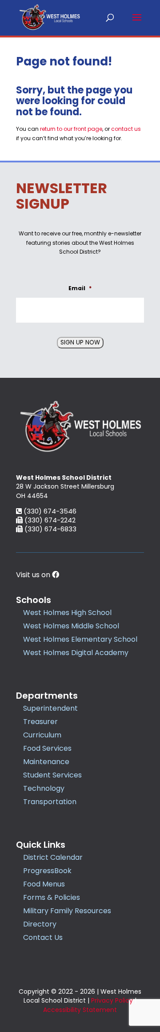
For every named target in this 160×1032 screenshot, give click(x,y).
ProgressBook (47, 871)
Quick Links (40, 844)
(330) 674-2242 (49, 520)
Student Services (52, 775)
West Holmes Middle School (71, 626)
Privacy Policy (112, 1000)
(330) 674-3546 (49, 511)
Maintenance (46, 762)
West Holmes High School (67, 612)
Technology (43, 788)
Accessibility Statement (80, 1009)
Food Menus (44, 884)
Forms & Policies (51, 897)
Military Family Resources (67, 911)
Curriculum (42, 735)
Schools (33, 600)
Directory (39, 924)
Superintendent (50, 708)
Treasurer (40, 721)
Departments (47, 695)
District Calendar (53, 857)
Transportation (49, 802)
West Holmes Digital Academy (75, 653)
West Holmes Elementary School (80, 639)
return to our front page (71, 129)
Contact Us (43, 937)
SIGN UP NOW (80, 342)
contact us (126, 129)
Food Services (47, 748)
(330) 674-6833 (49, 529)
